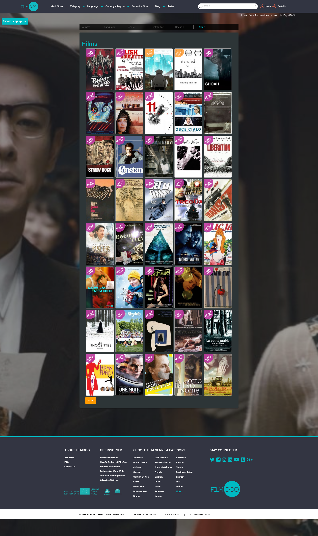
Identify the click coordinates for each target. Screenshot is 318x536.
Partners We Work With (112, 471)
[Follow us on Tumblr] (243, 460)
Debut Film (138, 486)
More (178, 491)
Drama (136, 496)
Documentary (140, 491)
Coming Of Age (141, 477)
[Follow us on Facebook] (218, 460)
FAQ (66, 462)
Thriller (179, 486)
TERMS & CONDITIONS (145, 514)
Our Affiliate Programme (112, 475)
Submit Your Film (109, 457)
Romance (181, 457)
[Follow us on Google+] (250, 460)
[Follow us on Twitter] (212, 460)
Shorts (179, 467)
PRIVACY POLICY (173, 514)
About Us (69, 457)
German (159, 477)
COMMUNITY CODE (200, 514)
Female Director (163, 462)
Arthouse (138, 457)
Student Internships (110, 466)
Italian (158, 486)
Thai (178, 481)
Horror (158, 481)
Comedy (137, 472)
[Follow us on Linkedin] (230, 460)
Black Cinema (140, 462)
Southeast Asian (184, 472)
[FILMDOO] (225, 489)
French (158, 472)
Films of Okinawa (163, 467)
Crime (136, 481)
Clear (201, 27)
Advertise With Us (109, 480)
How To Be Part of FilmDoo (113, 462)
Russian (180, 462)
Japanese (159, 491)
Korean (158, 496)
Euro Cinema (161, 457)
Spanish (180, 477)
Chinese (137, 467)
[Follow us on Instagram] (224, 460)
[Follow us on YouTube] (236, 460)
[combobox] (230, 6)
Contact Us (69, 466)
